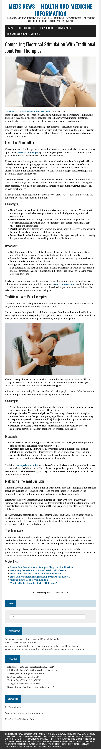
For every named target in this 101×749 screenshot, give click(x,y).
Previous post (43, 592)
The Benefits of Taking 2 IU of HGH (24, 680)
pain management (65, 284)
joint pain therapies (27, 465)
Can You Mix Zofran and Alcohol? (23, 676)
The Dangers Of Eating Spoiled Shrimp (25, 673)
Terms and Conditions (17, 33)
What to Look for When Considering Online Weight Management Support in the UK (45, 649)
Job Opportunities (13, 707)
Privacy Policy (64, 27)
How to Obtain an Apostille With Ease (23, 642)
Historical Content (27, 27)
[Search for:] (47, 616)
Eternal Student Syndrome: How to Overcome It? (30, 687)
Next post (60, 592)
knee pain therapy (28, 152)
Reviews (10, 27)
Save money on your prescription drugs (24, 713)
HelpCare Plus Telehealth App (19, 719)
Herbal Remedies (47, 27)
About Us (35, 33)
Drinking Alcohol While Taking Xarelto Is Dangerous (32, 670)
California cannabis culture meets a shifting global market (32, 639)
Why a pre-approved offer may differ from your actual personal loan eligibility (42, 646)
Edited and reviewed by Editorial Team (32, 111)
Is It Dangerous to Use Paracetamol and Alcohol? (30, 666)
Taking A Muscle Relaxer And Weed (24, 683)
